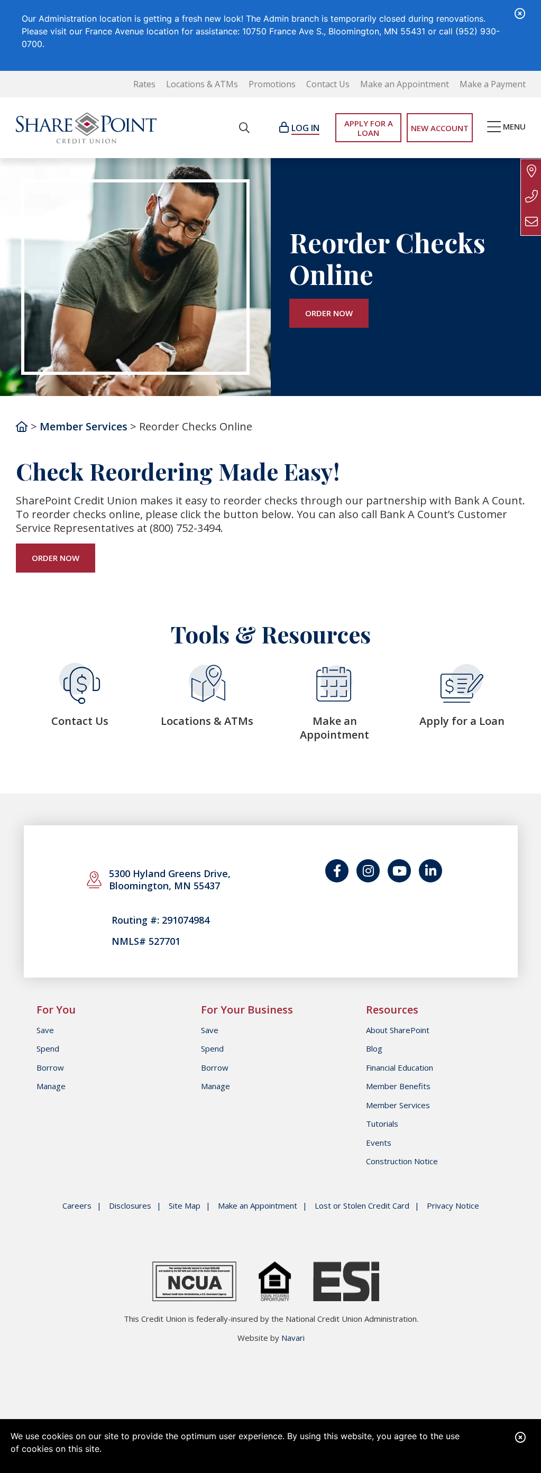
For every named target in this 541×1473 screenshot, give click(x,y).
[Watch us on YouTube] (399, 870)
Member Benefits (398, 1086)
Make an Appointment (404, 84)
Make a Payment (493, 84)
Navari (293, 1337)
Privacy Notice (453, 1206)
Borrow (50, 1067)
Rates (144, 84)
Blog (374, 1048)
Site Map (184, 1206)
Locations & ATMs (202, 84)
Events (378, 1142)
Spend (47, 1048)
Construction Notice (402, 1161)
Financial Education (399, 1067)
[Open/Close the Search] (244, 127)
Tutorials (382, 1123)
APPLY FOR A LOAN (368, 128)
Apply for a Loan (462, 721)
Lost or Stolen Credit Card (362, 1206)
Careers (76, 1206)
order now (329, 313)
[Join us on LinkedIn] (430, 870)
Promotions (272, 84)
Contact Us (328, 84)
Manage (51, 1086)
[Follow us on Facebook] (337, 870)
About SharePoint (397, 1030)
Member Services (83, 426)
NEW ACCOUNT (440, 128)
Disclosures (130, 1206)
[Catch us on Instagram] (368, 870)
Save (45, 1030)
